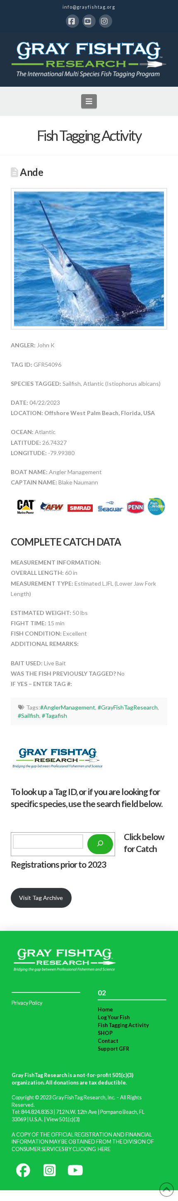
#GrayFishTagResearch (128, 707)
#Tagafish (54, 715)
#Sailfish (28, 715)
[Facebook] (72, 21)
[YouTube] (89, 21)
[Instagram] (105, 21)
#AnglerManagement (67, 707)
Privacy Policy (27, 1003)
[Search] (100, 844)
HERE (104, 1149)
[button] (89, 101)
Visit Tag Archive (41, 897)
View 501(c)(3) (63, 1119)
